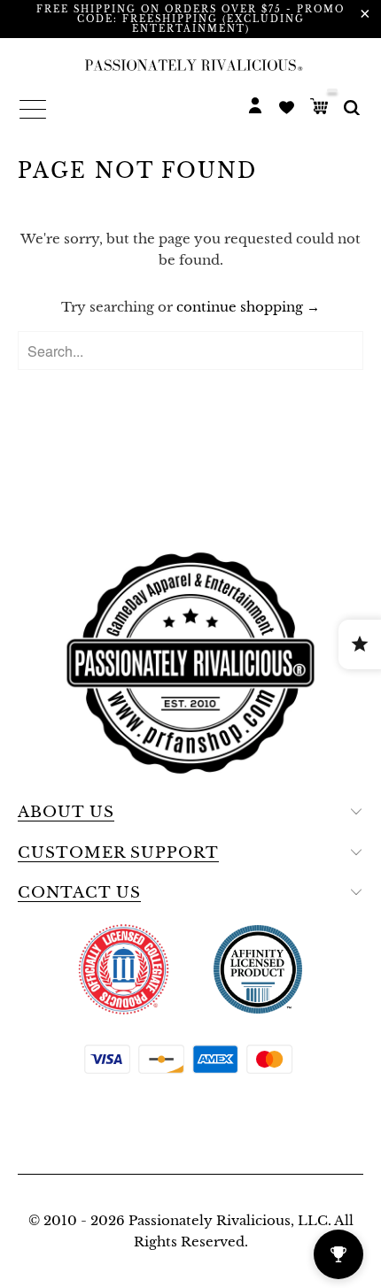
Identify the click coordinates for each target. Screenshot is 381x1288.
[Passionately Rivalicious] (190, 64)
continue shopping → (248, 306)
